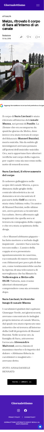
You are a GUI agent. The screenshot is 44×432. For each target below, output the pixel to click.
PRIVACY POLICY (14, 417)
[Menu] (38, 5)
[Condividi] (21, 37)
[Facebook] (25, 410)
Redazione (6, 35)
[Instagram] (18, 410)
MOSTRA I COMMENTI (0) (21, 382)
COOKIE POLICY (29, 417)
